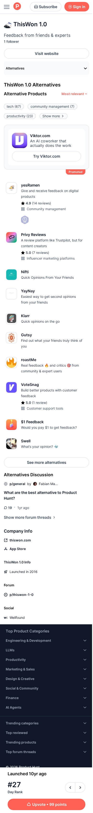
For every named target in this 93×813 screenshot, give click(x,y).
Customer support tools (45, 408)
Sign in (79, 6)
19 (10, 508)
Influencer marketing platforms (51, 258)
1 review (39, 403)
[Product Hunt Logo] (17, 6)
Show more (51, 116)
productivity (20, 116)
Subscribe (48, 6)
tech (14, 106)
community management (52, 106)
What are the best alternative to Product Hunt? (40, 495)
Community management (46, 209)
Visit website (46, 53)
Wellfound (17, 617)
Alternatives (15, 68)
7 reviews (40, 253)
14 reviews (41, 203)
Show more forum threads (27, 517)
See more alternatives (46, 462)
